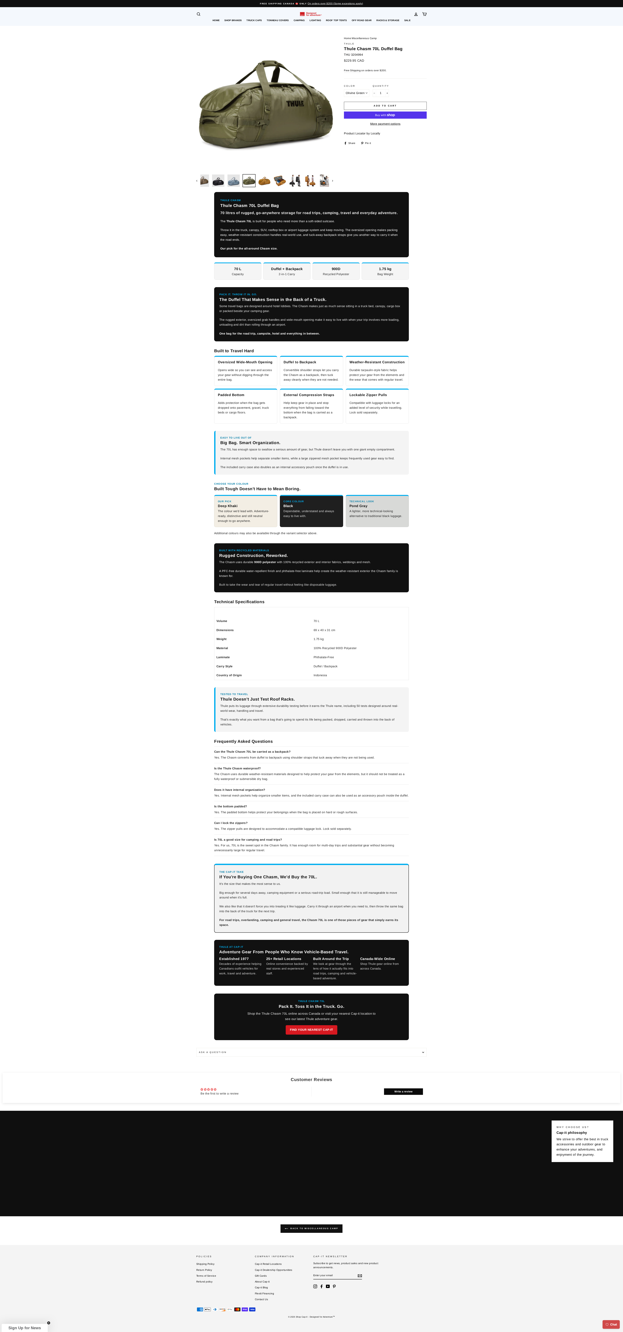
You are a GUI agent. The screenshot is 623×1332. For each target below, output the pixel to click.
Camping (299, 20)
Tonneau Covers (278, 20)
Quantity (381, 86)
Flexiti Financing (264, 1293)
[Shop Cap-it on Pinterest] (334, 1286)
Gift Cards (261, 1275)
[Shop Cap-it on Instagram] (315, 1286)
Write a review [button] (403, 1091)
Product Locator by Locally (362, 133)
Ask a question (213, 1052)
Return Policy (204, 1270)
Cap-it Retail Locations (268, 1264)
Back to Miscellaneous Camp (313, 1228)
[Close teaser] (48, 1323)
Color (349, 86)
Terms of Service (206, 1275)
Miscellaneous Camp (364, 38)
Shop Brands (233, 20)
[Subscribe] (360, 1275)
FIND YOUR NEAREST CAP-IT (311, 1029)
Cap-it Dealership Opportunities (273, 1270)
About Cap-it (262, 1281)
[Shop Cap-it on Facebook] (322, 1286)
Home (216, 20)
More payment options (385, 123)
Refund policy (204, 1281)
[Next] (331, 180)
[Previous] (198, 180)
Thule (349, 44)
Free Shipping (352, 70)
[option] (311, 4)
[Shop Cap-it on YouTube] (328, 1286)
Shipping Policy (205, 1264)
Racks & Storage (387, 20)
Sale (407, 20)
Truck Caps (254, 20)
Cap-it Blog (261, 1287)
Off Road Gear (362, 20)
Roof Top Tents (336, 20)
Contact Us (261, 1299)
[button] (25, 1328)
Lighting (315, 20)
